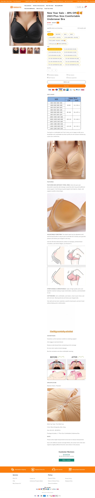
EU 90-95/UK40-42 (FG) (70, 55)
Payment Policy (51, 478)
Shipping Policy (68, 481)
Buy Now (66, 86)
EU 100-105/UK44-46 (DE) (72, 58)
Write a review (66, 460)
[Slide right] (42, 50)
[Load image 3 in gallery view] (30, 51)
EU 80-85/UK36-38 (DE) (70, 49)
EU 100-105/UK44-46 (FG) (55, 61)
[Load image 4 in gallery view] (37, 51)
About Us (15, 478)
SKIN (65, 34)
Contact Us (32, 478)
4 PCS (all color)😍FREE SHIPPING (58, 43)
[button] (85, 7)
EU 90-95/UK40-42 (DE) (55, 55)
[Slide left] (10, 50)
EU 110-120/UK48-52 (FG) (72, 64)
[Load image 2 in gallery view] (23, 51)
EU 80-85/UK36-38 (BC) (55, 49)
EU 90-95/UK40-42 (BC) (70, 52)
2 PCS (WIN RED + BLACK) (71, 37)
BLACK (50, 34)
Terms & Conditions (52, 483)
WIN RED (58, 34)
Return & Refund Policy (53, 481)
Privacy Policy (68, 478)
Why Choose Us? (17, 483)
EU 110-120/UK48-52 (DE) (55, 64)
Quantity (49, 67)
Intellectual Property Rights (36, 481)
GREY (71, 34)
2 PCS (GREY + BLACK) (55, 37)
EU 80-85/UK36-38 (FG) (55, 52)
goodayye (51, 492)
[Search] (80, 7)
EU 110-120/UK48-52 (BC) (72, 61)
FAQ (14, 481)
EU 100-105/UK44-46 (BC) (55, 58)
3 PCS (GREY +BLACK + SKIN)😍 (57, 40)
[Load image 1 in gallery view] (16, 51)
